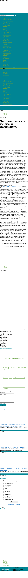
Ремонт (5, 29)
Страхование (6, 25)
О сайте (5, 70)
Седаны (7, 486)
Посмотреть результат (14, 504)
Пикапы (7, 489)
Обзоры (5, 22)
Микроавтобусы (9, 496)
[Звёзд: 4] (11, 312)
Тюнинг (5, 28)
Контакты (5, 73)
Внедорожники (9, 483)
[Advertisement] (11, 534)
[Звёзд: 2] (11, 289)
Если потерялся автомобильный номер (13, 358)
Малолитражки (9, 499)
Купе (6, 488)
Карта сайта (6, 75)
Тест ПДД (5, 72)
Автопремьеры (7, 18)
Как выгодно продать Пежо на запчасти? (14, 378)
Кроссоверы (8, 485)
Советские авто (7, 35)
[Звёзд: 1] (11, 277)
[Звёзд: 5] (11, 324)
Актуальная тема (7, 19)
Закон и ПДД (6, 24)
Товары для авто (7, 42)
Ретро (4, 33)
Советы (5, 26)
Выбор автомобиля (8, 21)
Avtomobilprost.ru (4, 569)
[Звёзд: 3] (11, 300)
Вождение (6, 36)
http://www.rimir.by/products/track (11, 186)
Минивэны (8, 493)
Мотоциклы (6, 37)
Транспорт (6, 40)
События (5, 39)
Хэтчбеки (7, 491)
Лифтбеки (7, 497)
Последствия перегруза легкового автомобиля (12, 447)
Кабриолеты (8, 494)
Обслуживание (7, 32)
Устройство (6, 30)
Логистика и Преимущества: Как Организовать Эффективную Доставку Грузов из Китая (12, 425)
